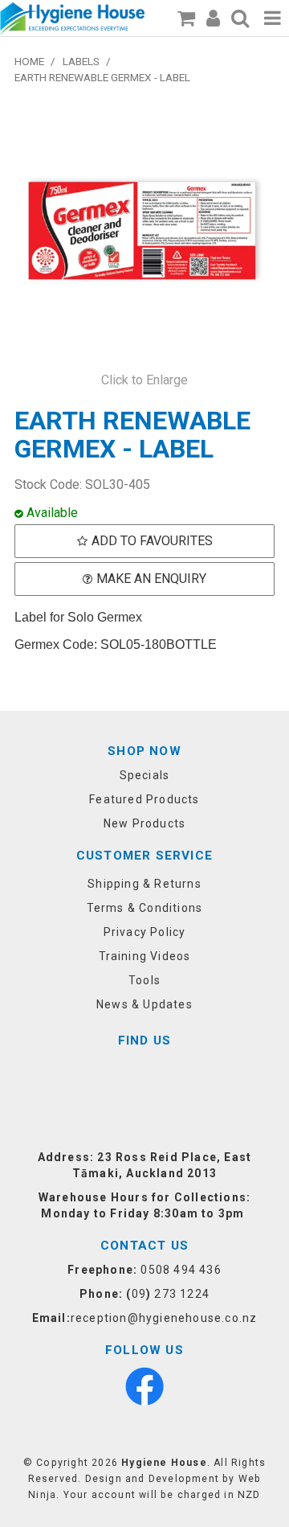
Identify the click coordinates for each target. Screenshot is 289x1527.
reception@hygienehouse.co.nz (164, 1317)
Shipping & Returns (144, 883)
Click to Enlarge (144, 380)
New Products (144, 823)
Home (29, 61)
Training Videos (145, 956)
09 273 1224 (171, 1293)
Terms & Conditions (145, 907)
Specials (145, 775)
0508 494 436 (180, 1269)
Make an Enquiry (151, 578)
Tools (144, 980)
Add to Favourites (152, 540)
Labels (81, 61)
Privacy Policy (145, 932)
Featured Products (144, 799)
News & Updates (144, 1004)
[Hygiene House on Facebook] (144, 1385)
